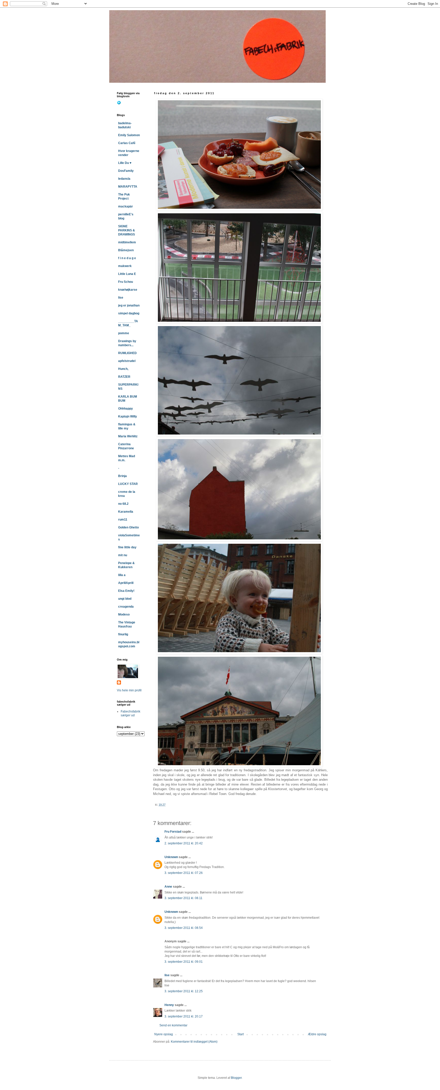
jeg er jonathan (129, 305)
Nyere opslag (163, 1034)
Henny (169, 1005)
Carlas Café (126, 143)
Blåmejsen (126, 250)
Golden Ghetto (128, 527)
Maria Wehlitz (128, 436)
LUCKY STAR (128, 484)
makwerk (125, 266)
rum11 (122, 519)
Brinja (122, 476)
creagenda (126, 606)
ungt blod (124, 598)
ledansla (124, 178)
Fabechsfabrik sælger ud (130, 713)
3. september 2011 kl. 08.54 (183, 928)
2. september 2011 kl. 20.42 (183, 843)
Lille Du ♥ (124, 163)
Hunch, (123, 369)
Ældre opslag (317, 1034)
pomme (123, 333)
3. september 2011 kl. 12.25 (183, 991)
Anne (168, 886)
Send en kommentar (173, 1025)
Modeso (124, 614)
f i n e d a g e (127, 258)
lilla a (122, 575)
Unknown (171, 857)
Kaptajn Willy (127, 416)
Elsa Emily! (126, 591)
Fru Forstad (172, 831)
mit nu (122, 555)
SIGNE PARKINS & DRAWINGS (126, 230)
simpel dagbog (128, 313)
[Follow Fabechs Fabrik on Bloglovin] (119, 103)
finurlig (123, 634)
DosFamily (126, 171)
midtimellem (127, 242)
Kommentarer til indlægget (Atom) (194, 1041)
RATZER (124, 377)
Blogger (236, 1078)
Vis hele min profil (129, 690)
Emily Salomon (129, 135)
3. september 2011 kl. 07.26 (183, 873)
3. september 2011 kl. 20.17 (183, 1016)
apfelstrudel (126, 361)
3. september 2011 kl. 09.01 (183, 961)
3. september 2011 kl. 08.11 (183, 898)
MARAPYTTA (127, 186)
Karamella (125, 511)
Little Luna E (127, 274)
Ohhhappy (125, 408)
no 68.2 (123, 504)
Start (240, 1034)
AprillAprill (125, 583)
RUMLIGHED (127, 353)
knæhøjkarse (127, 289)
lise (167, 975)
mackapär (125, 206)
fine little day (127, 547)
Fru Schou (125, 282)
